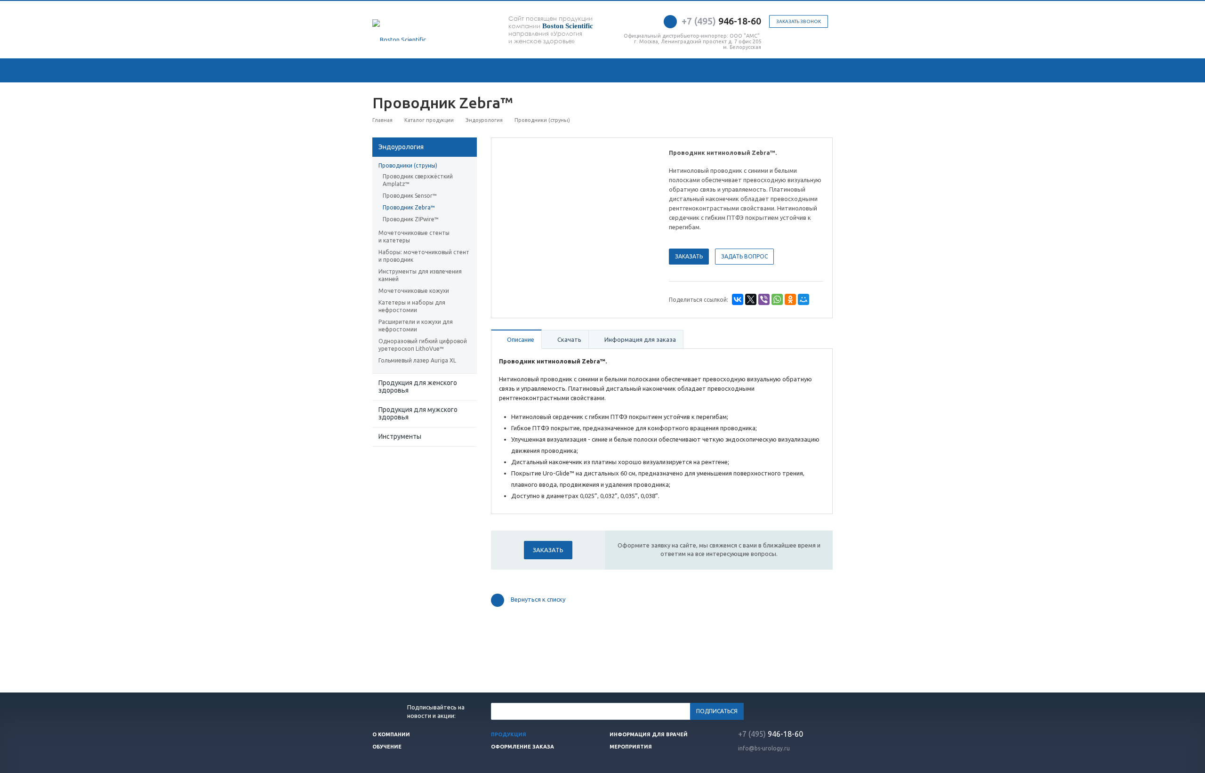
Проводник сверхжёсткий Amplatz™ (418, 180)
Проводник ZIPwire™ (411, 219)
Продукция (508, 734)
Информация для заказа (639, 339)
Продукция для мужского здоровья (418, 413)
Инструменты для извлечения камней (420, 275)
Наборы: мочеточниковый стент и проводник (423, 256)
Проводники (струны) (407, 165)
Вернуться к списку (538, 599)
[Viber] (764, 299)
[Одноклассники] (790, 299)
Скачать (568, 339)
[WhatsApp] (777, 299)
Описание (520, 339)
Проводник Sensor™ (410, 196)
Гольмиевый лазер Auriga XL (417, 360)
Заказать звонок (798, 21)
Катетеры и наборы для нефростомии (411, 306)
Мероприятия (631, 746)
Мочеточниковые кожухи (413, 291)
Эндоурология (401, 147)
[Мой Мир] (803, 299)
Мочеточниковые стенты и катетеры (414, 236)
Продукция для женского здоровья (417, 386)
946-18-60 (721, 21)
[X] (750, 299)
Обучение (387, 746)
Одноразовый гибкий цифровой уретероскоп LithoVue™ (422, 345)
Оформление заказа (522, 746)
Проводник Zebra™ (409, 207)
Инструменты (399, 436)
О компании (391, 734)
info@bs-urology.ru (764, 748)
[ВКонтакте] (737, 299)
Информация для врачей (649, 734)
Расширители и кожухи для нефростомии (415, 325)
